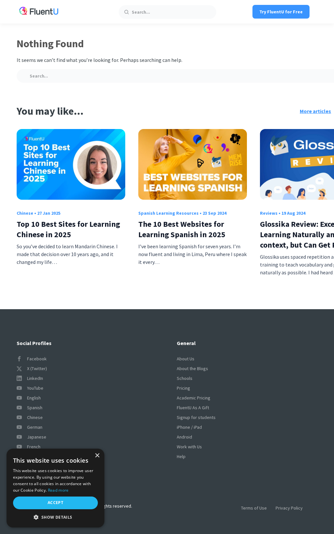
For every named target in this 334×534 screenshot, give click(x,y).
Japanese (36, 437)
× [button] (97, 455)
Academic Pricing (193, 398)
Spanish (34, 408)
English (34, 398)
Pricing (183, 388)
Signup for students (196, 417)
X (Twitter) (37, 368)
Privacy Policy (289, 508)
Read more (58, 490)
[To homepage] (38, 12)
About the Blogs (192, 368)
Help (181, 456)
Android (184, 437)
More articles (315, 111)
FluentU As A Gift (193, 408)
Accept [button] (55, 502)
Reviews (269, 213)
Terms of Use (254, 508)
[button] (55, 517)
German (34, 427)
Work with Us (189, 447)
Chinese (25, 213)
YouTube (35, 388)
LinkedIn (35, 378)
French (33, 447)
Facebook (37, 359)
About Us (185, 359)
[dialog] (55, 488)
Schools (184, 378)
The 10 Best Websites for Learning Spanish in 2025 (181, 229)
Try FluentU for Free (281, 12)
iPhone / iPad (189, 427)
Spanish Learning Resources (168, 213)
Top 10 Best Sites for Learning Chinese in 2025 (68, 229)
